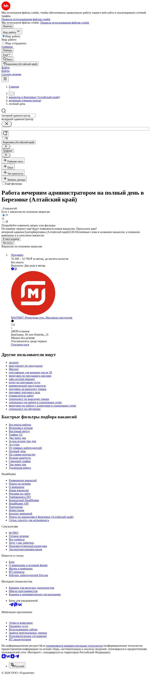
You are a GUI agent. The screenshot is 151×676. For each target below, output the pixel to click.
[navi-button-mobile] (5, 79)
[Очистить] (6, 124)
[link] (7, 59)
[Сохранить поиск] (5, 134)
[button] (5, 67)
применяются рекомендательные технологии (74, 645)
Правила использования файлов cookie (64, 22)
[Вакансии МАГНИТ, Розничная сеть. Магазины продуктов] (79, 293)
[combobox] (18, 116)
